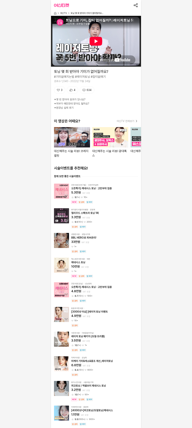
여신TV (63, 13)
